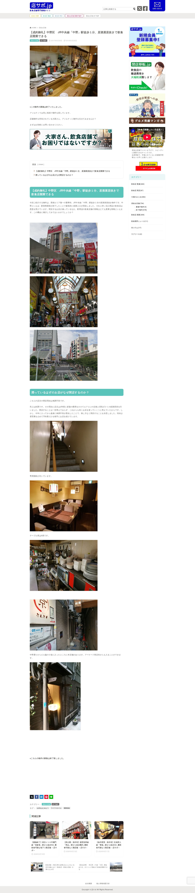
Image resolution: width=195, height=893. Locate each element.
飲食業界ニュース (139, 221)
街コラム (136, 227)
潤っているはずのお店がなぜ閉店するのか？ (54, 175)
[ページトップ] (190, 888)
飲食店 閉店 (137, 190)
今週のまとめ (138, 197)
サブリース (136, 234)
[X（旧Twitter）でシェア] (32, 797)
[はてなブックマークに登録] (41, 797)
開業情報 (67, 808)
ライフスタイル (56, 808)
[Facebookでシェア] (37, 797)
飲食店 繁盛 (138, 184)
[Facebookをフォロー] (145, 9)
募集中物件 (141, 207)
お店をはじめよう (43, 808)
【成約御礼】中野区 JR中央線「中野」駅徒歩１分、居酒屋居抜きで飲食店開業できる (72, 171)
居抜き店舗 (42, 27)
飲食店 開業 (138, 215)
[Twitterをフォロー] (139, 9)
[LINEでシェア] (51, 797)
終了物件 (43, 40)
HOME (34, 27)
